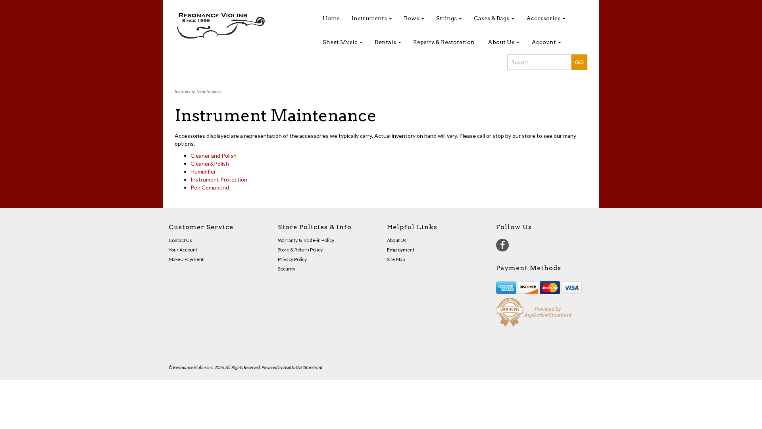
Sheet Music (341, 42)
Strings (447, 18)
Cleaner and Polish (213, 155)
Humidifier (203, 171)
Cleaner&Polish (209, 163)
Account (544, 42)
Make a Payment (186, 259)
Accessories (544, 18)
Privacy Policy (292, 259)
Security (286, 269)
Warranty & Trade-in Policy (306, 240)
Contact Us (180, 240)
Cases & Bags (492, 18)
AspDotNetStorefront (303, 367)
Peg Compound (209, 187)
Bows (412, 18)
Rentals (386, 42)
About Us (502, 42)
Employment (400, 250)
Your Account (183, 250)
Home (331, 18)
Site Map (396, 259)
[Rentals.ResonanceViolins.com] (239, 26)
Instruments (370, 18)
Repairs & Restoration (444, 42)
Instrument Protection (218, 179)
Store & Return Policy (300, 250)
